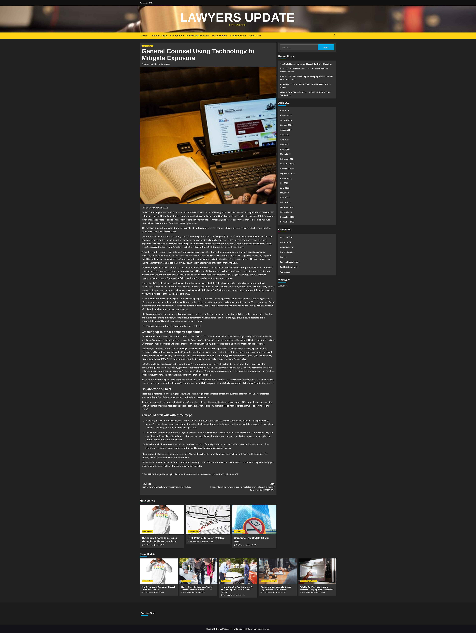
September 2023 (287, 173)
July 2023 (284, 183)
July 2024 (284, 135)
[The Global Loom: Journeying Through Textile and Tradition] (162, 519)
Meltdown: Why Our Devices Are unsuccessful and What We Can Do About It (192, 255)
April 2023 (284, 197)
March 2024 (285, 154)
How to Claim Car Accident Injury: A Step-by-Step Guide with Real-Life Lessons (306, 78)
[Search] (334, 35)
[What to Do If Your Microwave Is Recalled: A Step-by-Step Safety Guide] (317, 571)
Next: (242, 487)
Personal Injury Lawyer (290, 262)
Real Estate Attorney (198, 35)
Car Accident (177, 35)
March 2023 (285, 202)
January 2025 (286, 120)
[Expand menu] (260, 36)
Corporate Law (238, 35)
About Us (254, 35)
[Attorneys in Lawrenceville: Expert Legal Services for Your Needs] (278, 571)
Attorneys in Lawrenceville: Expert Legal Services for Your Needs (305, 85)
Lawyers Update (237, 17)
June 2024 (284, 139)
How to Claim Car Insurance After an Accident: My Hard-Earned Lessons (304, 70)
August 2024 (285, 130)
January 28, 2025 (280, 592)
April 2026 (284, 110)
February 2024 (286, 159)
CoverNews (252, 629)
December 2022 (287, 217)
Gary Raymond (149, 64)
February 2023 (286, 207)
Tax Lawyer (285, 272)
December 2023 (287, 164)
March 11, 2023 (252, 545)
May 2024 (284, 144)
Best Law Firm (219, 35)
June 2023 (284, 188)
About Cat (282, 285)
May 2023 (284, 193)
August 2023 (285, 178)
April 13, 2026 (160, 545)
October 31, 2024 (319, 592)
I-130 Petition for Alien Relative (206, 538)
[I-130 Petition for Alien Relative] (208, 519)
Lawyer (144, 35)
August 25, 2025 (200, 592)
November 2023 (287, 168)
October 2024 (286, 125)
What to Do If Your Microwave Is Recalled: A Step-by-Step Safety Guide (305, 93)
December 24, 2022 (163, 64)
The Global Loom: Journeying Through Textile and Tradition (306, 64)
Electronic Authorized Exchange (212, 424)
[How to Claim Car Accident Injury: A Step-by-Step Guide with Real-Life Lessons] (238, 571)
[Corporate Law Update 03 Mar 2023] (254, 519)
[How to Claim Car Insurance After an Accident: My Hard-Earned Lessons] (198, 571)
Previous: (166, 485)
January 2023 (286, 212)
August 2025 (285, 115)
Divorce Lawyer (159, 35)
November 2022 (287, 222)
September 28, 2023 (208, 541)
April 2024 (284, 149)
